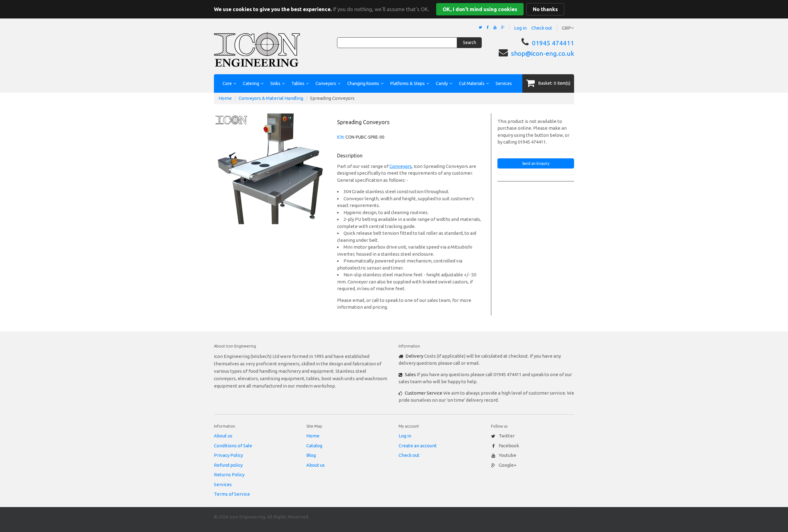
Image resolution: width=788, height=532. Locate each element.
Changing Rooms (363, 83)
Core (227, 83)
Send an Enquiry (535, 163)
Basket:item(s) (554, 83)
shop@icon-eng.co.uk (542, 53)
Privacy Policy (228, 455)
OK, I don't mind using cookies (480, 9)
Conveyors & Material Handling (271, 98)
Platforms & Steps (407, 83)
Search (469, 42)
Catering (251, 83)
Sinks (275, 83)
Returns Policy (229, 474)
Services (504, 83)
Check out (541, 27)
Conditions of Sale (233, 445)
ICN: (340, 137)
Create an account (418, 445)
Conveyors (326, 83)
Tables (297, 83)
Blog (311, 455)
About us (223, 435)
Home (225, 98)
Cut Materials (471, 83)
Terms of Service (232, 494)
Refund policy (228, 465)
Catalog (314, 445)
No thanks (545, 9)
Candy (442, 83)
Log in (520, 27)
